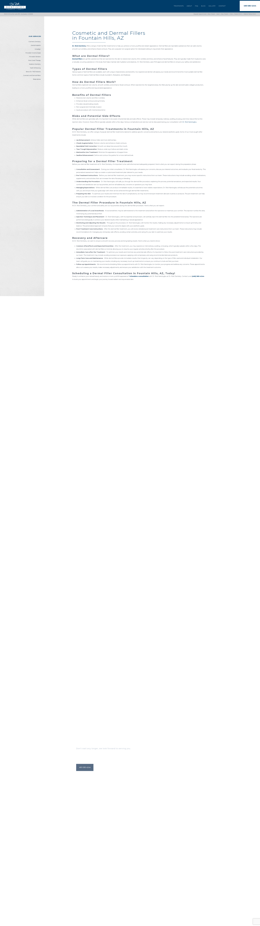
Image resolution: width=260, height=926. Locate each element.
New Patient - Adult (214, 14)
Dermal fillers (77, 59)
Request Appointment (200, 14)
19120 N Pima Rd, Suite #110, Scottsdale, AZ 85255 (18, 14)
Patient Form (238, 14)
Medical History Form (250, 14)
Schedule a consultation (139, 276)
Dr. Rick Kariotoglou (189, 122)
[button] (250, 6)
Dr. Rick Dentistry (79, 46)
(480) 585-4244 (198, 276)
